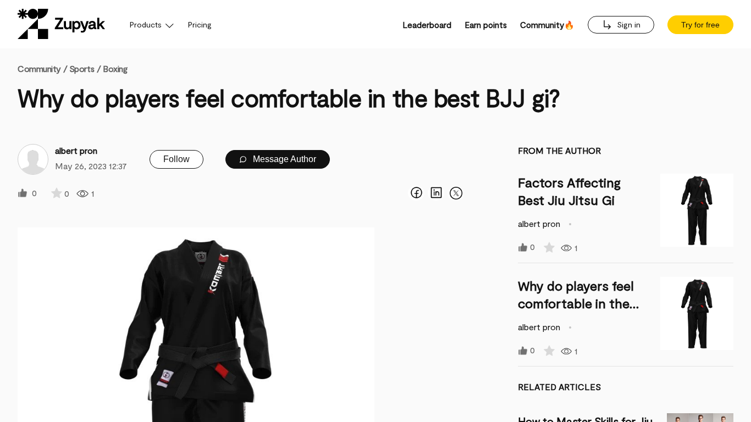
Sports (81, 68)
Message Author (283, 159)
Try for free (700, 24)
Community (42, 68)
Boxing (115, 68)
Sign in (627, 24)
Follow (176, 159)
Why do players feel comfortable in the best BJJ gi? (576, 303)
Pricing (200, 24)
